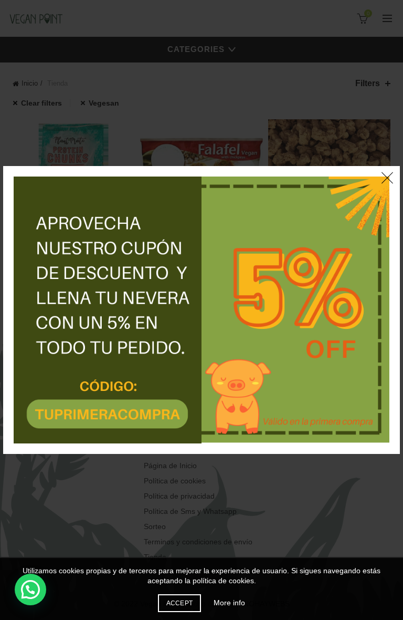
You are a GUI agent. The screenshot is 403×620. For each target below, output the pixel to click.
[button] (30, 589)
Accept (179, 603)
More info (229, 602)
